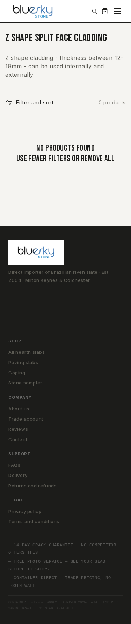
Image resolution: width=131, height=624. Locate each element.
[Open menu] (117, 11)
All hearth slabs (26, 352)
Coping (17, 372)
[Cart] (105, 11)
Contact (17, 439)
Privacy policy (24, 511)
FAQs (14, 465)
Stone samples (25, 383)
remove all (98, 158)
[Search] (94, 11)
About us (18, 408)
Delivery (18, 475)
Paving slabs (23, 362)
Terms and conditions (33, 521)
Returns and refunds (32, 485)
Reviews (18, 429)
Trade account (25, 419)
